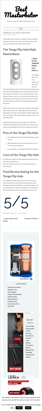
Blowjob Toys (12, 289)
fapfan (14, 34)
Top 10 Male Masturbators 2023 (30, 328)
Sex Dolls (11, 306)
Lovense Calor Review (28, 340)
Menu (21, 29)
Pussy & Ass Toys (13, 304)
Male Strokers (19, 213)
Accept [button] (28, 408)
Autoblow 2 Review (32, 218)
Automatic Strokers (14, 287)
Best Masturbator (21, 12)
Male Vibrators (13, 299)
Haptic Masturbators (15, 294)
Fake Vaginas (12, 292)
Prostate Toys (12, 301)
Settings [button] (19, 408)
